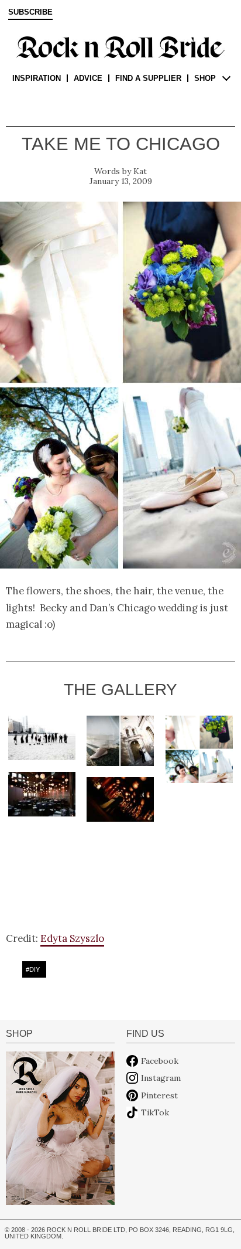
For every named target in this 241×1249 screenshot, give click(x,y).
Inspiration (36, 78)
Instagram (161, 1078)
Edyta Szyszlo (72, 938)
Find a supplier (148, 78)
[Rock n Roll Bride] (120, 46)
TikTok (155, 1112)
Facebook (159, 1061)
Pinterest (159, 1095)
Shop (205, 78)
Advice (88, 78)
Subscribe (30, 12)
